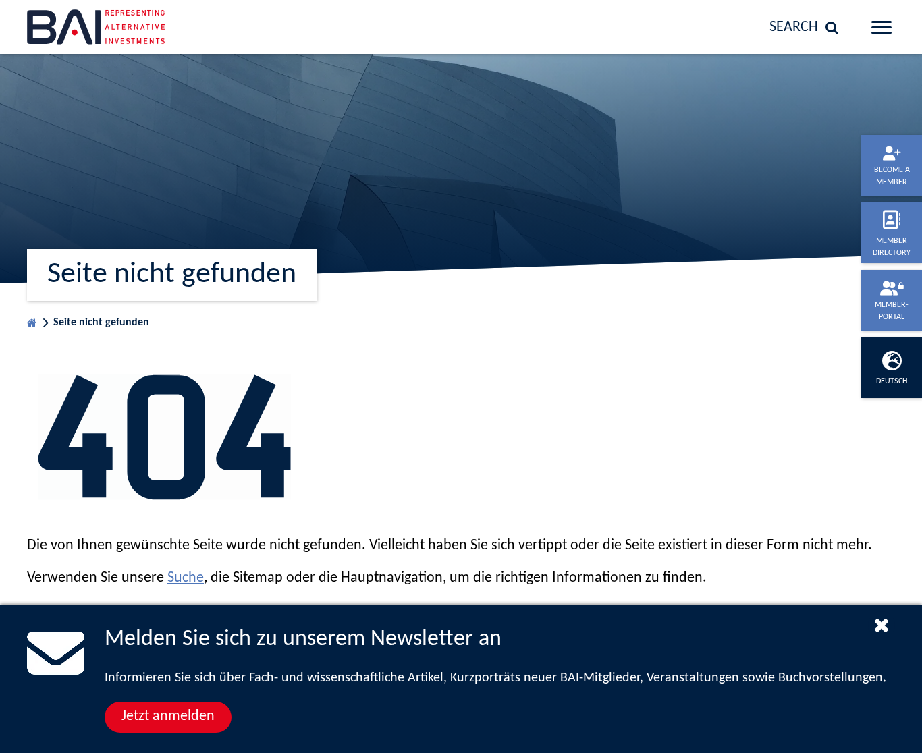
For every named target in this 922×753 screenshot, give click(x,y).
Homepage (32, 319)
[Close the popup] (881, 624)
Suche (185, 578)
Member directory (892, 247)
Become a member (892, 176)
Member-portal (892, 311)
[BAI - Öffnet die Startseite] (125, 27)
